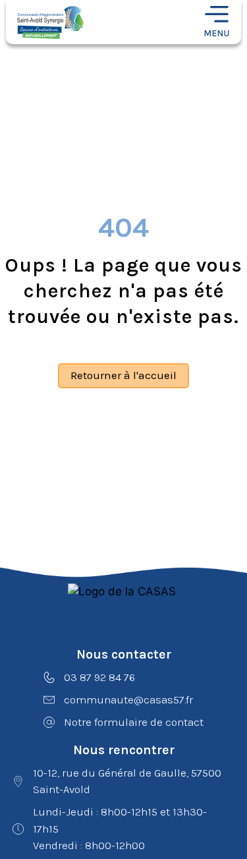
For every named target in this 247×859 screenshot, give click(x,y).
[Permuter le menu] (217, 22)
